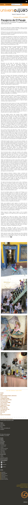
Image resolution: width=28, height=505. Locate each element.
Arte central (2, 412)
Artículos (2, 440)
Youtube (4, 466)
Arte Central (2, 441)
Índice (1, 394)
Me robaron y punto (4, 457)
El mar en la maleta (4, 401)
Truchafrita (3, 476)
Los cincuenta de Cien (4, 409)
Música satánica (3, 406)
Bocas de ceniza (4, 449)
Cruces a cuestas (3, 397)
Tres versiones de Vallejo (5, 402)
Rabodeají (3, 472)
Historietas (2, 442)
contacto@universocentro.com (22, 485)
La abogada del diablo (4, 398)
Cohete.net (3, 474)
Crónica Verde (3, 446)
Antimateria (3, 450)
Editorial (1, 439)
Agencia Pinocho (5, 475)
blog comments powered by (6, 418)
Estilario (2, 447)
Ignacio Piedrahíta (5, 479)
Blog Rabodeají (4, 473)
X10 (1, 413)
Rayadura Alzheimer (4, 448)
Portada (1, 393)
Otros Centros (3, 453)
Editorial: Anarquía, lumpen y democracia (8, 395)
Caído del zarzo (3, 410)
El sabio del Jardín (4, 408)
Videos (2, 455)
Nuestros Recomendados (5, 414)
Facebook (4, 464)
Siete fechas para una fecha (5, 399)
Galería (2, 456)
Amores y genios (3, 404)
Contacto (8, 4)
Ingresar (1, 504)
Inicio (2, 4)
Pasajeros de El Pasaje (5, 405)
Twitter (4, 462)
